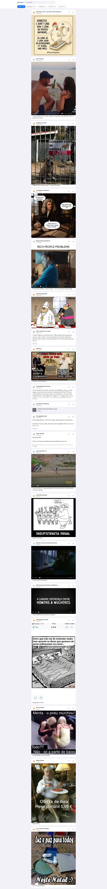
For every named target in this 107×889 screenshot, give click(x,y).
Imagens (32, 6)
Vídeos (43, 6)
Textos (53, 6)
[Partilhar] (73, 12)
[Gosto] (69, 12)
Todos (21, 6)
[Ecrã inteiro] (74, 113)
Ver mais (35, 343)
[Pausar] (33, 113)
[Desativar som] (71, 113)
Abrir (40, 411)
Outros (62, 6)
